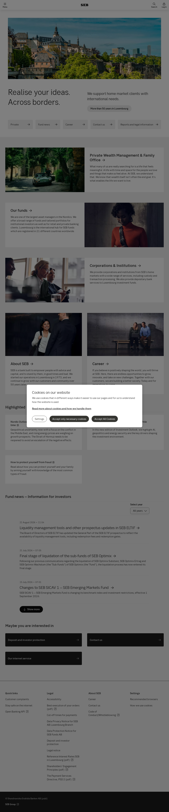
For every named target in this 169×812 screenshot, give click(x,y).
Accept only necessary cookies (69, 419)
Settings (39, 419)
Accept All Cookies (104, 419)
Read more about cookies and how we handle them (61, 408)
